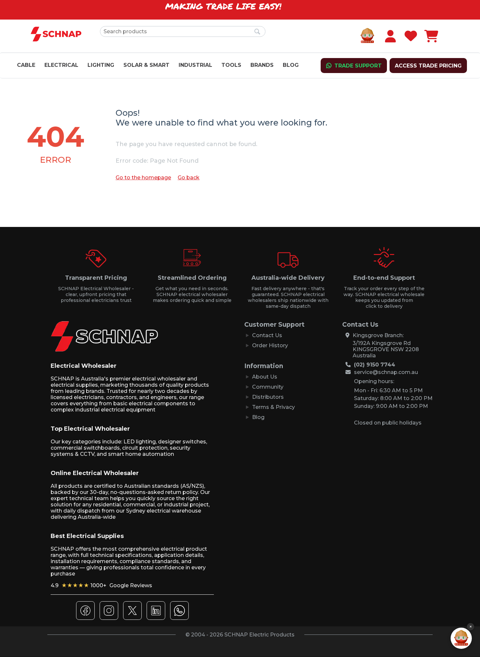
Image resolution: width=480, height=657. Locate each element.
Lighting (101, 65)
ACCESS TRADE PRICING (428, 66)
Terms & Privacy (273, 407)
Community (267, 387)
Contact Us (267, 335)
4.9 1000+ (101, 585)
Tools (231, 65)
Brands (262, 65)
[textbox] (182, 31)
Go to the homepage (143, 177)
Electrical (61, 65)
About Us (264, 377)
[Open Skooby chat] (461, 638)
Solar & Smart (146, 65)
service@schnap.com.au (386, 372)
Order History (270, 345)
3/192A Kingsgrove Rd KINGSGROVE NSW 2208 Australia (386, 349)
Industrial (195, 65)
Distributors (268, 397)
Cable (26, 65)
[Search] (257, 32)
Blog (291, 65)
